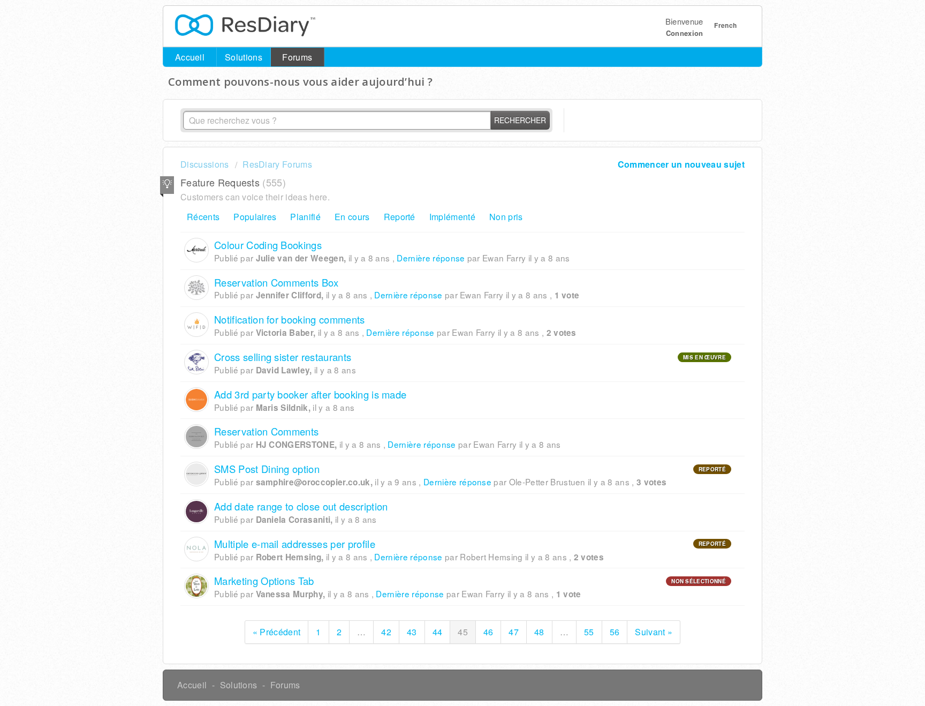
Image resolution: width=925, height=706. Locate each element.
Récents (203, 217)
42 (386, 632)
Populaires (254, 217)
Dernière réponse (431, 258)
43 (412, 632)
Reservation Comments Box (276, 282)
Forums (297, 57)
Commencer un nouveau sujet (681, 164)
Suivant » (653, 632)
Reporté (399, 217)
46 (488, 632)
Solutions (243, 57)
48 (539, 632)
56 (615, 632)
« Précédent (277, 632)
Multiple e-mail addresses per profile (294, 544)
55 (589, 632)
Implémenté (452, 217)
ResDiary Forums (277, 164)
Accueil (189, 57)
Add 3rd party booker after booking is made (310, 394)
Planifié (305, 217)
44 (438, 632)
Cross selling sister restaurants (282, 357)
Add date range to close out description (301, 506)
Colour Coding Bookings (268, 245)
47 (514, 632)
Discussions (204, 164)
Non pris (506, 217)
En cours (352, 217)
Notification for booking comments (289, 319)
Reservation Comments (266, 431)
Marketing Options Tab (264, 581)
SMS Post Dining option (267, 469)
